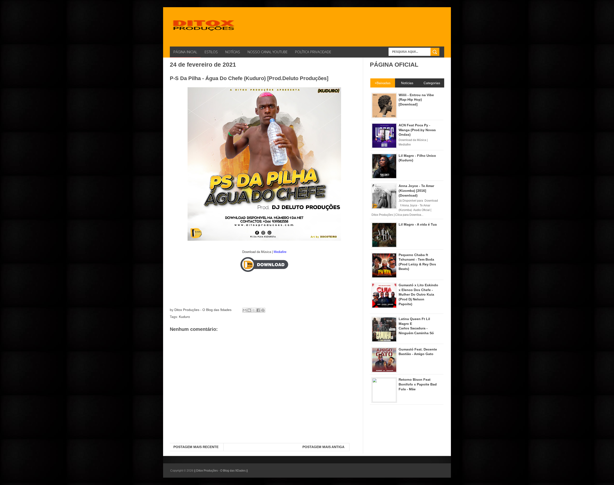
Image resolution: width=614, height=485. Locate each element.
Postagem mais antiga (323, 447)
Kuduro (184, 317)
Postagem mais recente (195, 447)
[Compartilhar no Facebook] (258, 310)
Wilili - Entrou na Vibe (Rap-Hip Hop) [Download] (416, 99)
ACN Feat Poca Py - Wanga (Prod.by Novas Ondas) (417, 129)
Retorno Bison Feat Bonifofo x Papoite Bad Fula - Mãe (418, 384)
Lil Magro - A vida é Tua (418, 224)
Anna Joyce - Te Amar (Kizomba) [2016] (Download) (416, 190)
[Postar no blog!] (249, 310)
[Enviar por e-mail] (244, 310)
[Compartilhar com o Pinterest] (262, 310)
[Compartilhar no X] (253, 310)
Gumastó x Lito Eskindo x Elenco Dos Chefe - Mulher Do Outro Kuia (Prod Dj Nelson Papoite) (418, 294)
